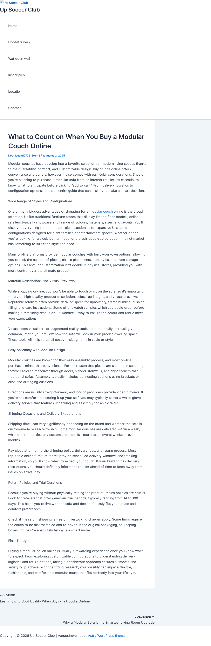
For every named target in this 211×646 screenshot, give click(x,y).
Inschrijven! (17, 75)
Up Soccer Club (20, 9)
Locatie (14, 91)
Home (13, 26)
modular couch (101, 211)
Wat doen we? (19, 58)
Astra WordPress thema (106, 635)
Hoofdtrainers (19, 42)
